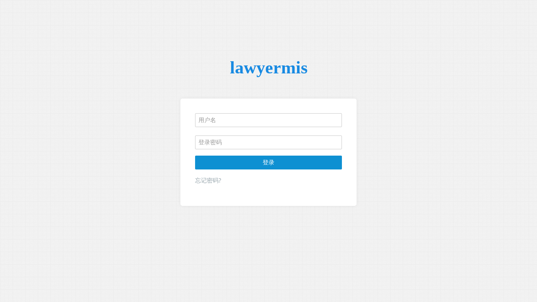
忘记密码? (208, 180)
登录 (268, 162)
